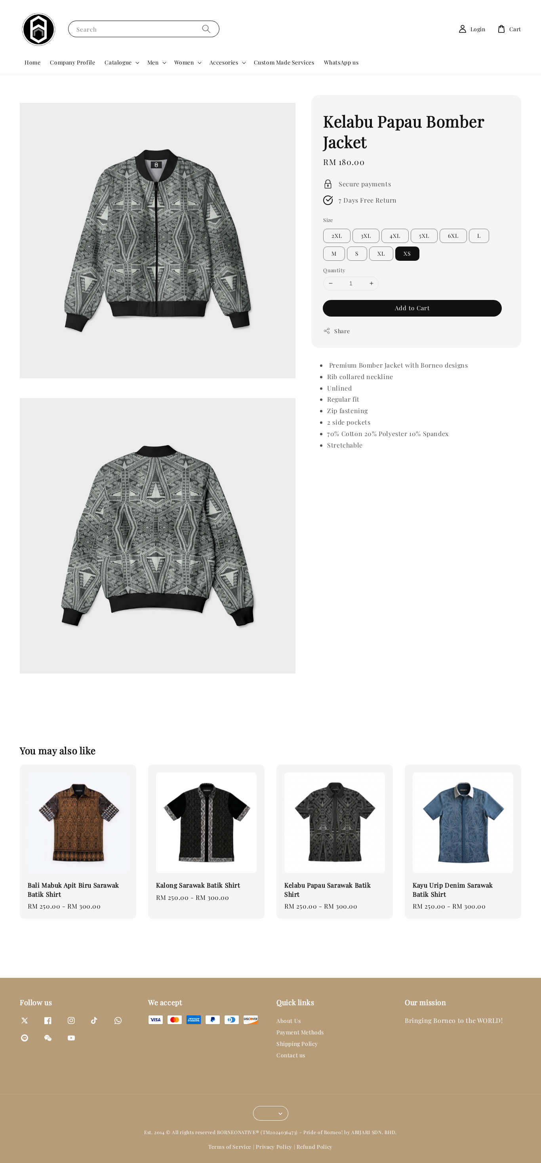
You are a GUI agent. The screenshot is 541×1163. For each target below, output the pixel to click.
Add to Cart (412, 307)
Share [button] (342, 330)
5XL (424, 235)
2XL (336, 235)
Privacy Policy (274, 1146)
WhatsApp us (341, 62)
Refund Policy (315, 1146)
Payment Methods (300, 1032)
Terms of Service (229, 1146)
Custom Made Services (284, 62)
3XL (366, 235)
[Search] (206, 28)
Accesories (224, 62)
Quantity (334, 270)
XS (407, 253)
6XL (453, 235)
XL (381, 253)
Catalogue (118, 62)
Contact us (290, 1055)
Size (328, 219)
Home (32, 62)
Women (184, 62)
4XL (395, 235)
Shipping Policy (297, 1043)
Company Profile (72, 62)
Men (153, 62)
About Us (288, 1021)
